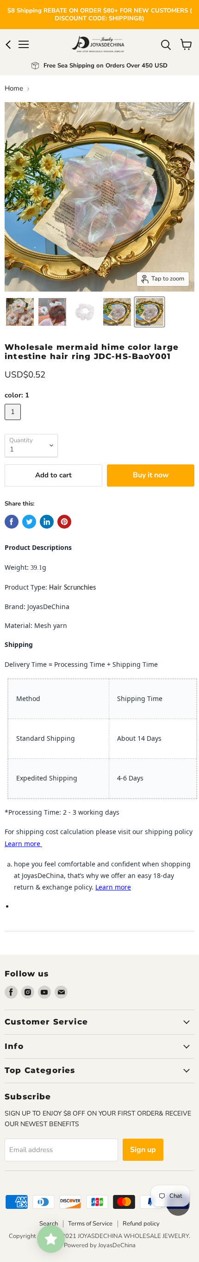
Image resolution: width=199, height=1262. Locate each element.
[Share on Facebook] (12, 522)
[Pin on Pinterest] (64, 522)
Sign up (143, 1150)
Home (14, 88)
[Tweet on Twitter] (29, 522)
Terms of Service (90, 1223)
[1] (14, 422)
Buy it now (151, 475)
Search (48, 1223)
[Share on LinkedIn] (47, 522)
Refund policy (141, 1223)
